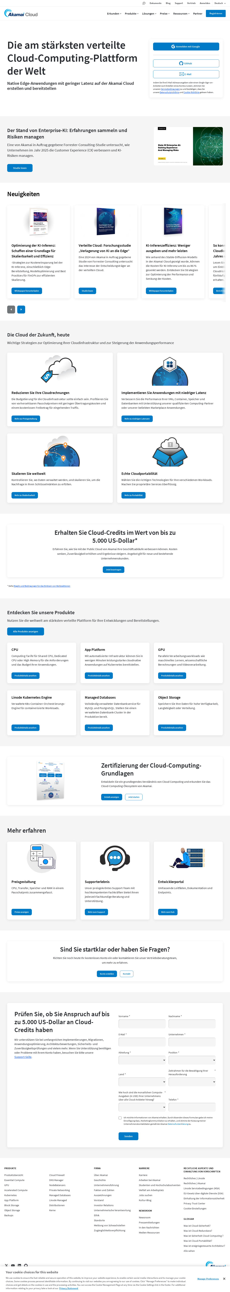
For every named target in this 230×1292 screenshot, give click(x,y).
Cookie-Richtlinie (191, 92)
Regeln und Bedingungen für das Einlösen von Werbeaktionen (42, 586)
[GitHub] (26, 1265)
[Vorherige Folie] (11, 309)
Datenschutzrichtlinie (169, 92)
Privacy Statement (68, 1288)
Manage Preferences (208, 1278)
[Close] (224, 1279)
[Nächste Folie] (21, 309)
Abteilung (125, 1052)
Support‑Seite (22, 1057)
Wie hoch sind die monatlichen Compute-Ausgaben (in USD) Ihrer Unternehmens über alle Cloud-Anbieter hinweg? (142, 1096)
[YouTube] (13, 1265)
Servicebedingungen (170, 89)
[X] (6, 1265)
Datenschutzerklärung (178, 1124)
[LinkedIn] (19, 1265)
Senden (128, 1136)
